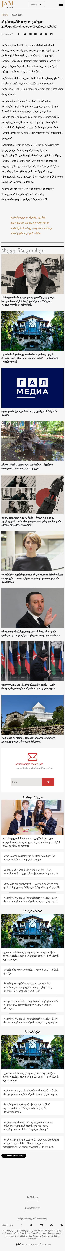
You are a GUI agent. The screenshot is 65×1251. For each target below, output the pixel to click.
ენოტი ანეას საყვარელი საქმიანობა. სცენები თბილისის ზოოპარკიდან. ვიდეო (27, 466)
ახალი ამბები (32, 911)
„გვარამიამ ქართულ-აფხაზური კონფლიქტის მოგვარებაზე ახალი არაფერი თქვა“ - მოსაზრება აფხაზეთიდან (29, 358)
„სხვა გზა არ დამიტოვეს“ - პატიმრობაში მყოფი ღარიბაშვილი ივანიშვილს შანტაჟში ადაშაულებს (31, 886)
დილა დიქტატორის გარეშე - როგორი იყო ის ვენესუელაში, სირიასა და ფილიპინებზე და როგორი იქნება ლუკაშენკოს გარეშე (31, 521)
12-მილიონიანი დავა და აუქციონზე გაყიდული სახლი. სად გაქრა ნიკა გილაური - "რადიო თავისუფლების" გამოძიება (28, 301)
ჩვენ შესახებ (32, 1197)
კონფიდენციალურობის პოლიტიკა (32, 1218)
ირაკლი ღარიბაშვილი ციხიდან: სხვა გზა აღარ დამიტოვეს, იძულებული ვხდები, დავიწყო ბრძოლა (30, 633)
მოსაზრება (32, 1032)
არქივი (6, 14)
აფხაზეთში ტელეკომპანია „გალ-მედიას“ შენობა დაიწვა (29, 413)
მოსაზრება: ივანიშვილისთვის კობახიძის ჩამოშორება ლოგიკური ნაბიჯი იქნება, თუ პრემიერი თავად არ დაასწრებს (32, 578)
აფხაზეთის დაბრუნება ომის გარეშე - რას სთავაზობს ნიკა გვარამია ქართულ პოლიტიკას (30, 872)
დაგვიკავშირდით (32, 1207)
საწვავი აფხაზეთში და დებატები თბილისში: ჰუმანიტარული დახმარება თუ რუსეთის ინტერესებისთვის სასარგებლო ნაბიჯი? (28, 1125)
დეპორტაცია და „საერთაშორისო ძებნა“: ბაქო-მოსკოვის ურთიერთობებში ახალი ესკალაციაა (28, 686)
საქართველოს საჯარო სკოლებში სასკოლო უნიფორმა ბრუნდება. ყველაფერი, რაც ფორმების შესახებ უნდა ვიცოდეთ (31, 842)
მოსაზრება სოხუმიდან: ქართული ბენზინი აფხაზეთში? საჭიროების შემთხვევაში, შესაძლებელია (27, 1108)
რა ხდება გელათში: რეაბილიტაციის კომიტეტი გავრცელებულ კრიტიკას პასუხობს (28, 739)
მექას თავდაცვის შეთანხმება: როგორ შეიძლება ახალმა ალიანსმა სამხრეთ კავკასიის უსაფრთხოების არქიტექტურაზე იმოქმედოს (31, 1143)
